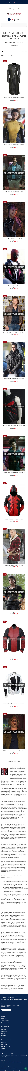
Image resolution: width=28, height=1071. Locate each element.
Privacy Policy (4, 1018)
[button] (17, 19)
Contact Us (3, 1042)
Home (6, 42)
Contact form (6, 1009)
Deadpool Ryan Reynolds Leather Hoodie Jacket (14, 519)
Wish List (3, 1033)
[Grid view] (2, 51)
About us (3, 1016)
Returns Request (4, 1044)
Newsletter (3, 1035)
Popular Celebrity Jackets (9, 969)
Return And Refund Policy (6, 1046)
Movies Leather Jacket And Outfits (16, 42)
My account (3, 1029)
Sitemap (3, 1048)
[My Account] (9, 19)
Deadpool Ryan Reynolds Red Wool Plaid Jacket (14, 565)
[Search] (13, 9)
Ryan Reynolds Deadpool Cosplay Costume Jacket (14, 658)
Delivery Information (5, 1022)
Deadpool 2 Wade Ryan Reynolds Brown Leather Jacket (14, 332)
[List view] (7, 51)
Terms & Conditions (5, 1020)
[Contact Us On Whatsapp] (25, 1068)
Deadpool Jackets (14, 45)
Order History (4, 1031)
